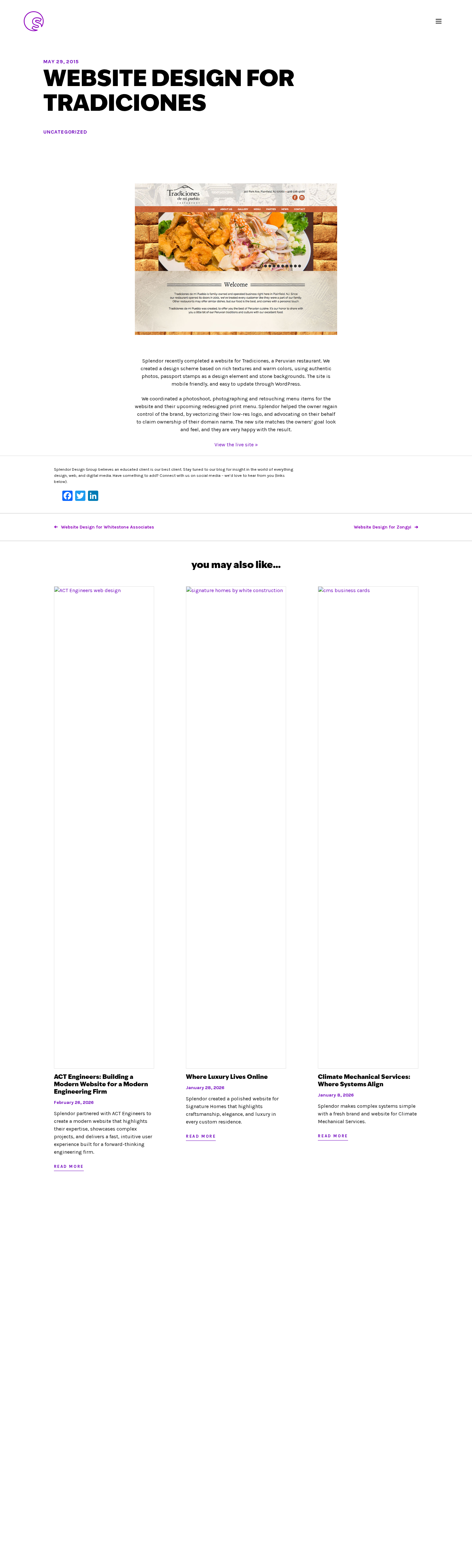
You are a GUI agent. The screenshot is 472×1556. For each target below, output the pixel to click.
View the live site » (236, 444)
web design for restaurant (34, 21)
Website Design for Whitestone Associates (107, 527)
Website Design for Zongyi (382, 527)
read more (69, 1166)
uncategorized (65, 132)
